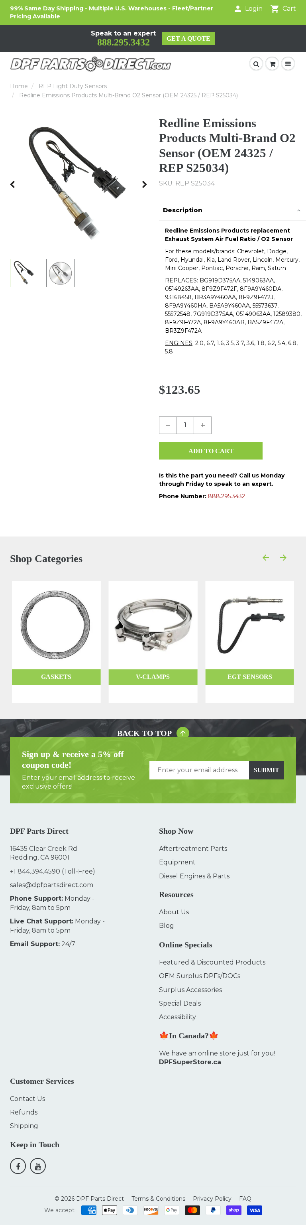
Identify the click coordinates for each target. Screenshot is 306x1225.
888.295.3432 (123, 42)
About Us (174, 912)
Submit (266, 770)
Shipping (24, 1126)
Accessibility (177, 1017)
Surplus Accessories (190, 990)
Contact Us (27, 1099)
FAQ (245, 1198)
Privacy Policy (212, 1198)
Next (144, 184)
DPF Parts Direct (100, 1198)
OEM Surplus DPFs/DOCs (199, 976)
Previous (13, 184)
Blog (166, 925)
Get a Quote (188, 38)
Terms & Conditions (158, 1198)
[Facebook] (18, 1166)
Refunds (23, 1112)
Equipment (177, 862)
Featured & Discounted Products (212, 962)
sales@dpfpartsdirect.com (51, 885)
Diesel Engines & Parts (194, 876)
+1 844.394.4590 (35, 871)
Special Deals (180, 1003)
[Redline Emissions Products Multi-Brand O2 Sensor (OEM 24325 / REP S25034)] (78, 184)
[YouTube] (38, 1166)
